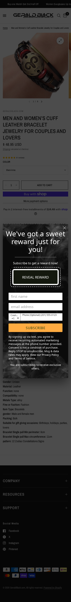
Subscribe (35, 328)
